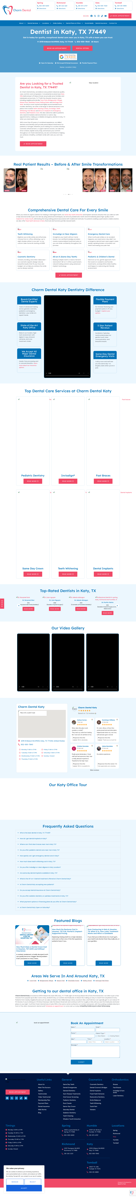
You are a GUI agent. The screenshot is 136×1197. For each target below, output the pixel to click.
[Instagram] (99, 16)
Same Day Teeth (68, 1084)
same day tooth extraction (73, 215)
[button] (5, 180)
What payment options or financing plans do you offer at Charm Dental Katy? (48, 902)
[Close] (42, 1167)
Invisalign (52, 108)
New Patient (101, 1036)
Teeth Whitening (25, 234)
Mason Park (24, 102)
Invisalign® (68, 475)
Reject (33, 1182)
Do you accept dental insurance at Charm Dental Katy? (40, 890)
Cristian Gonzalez (83, 746)
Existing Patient (114, 1036)
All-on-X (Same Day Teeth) (65, 257)
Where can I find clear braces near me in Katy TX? (38, 844)
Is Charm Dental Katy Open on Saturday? (35, 907)
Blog (39, 1113)
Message (74, 1045)
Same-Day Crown (69, 1106)
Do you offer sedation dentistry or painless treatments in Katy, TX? (44, 896)
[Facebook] (91, 16)
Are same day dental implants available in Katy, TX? (38, 873)
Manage (15, 1182)
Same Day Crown (32, 568)
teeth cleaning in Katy (40, 108)
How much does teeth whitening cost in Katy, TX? (38, 861)
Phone (73, 1033)
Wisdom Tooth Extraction (72, 1119)
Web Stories (42, 1110)
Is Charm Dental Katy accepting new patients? (37, 884)
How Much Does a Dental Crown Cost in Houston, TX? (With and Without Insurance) (31, 949)
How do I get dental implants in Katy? (33, 839)
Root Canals (67, 1103)
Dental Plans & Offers (73, 23)
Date (73, 1039)
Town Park (44, 100)
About (21, 23)
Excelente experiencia (103, 754)
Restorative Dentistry (97, 1097)
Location (107, 1039)
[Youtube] (106, 16)
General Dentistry (69, 1091)
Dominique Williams (108, 720)
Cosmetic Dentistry (26, 257)
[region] (24, 1179)
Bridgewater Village (55, 100)
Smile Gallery (57, 23)
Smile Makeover (95, 1100)
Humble (79, 3)
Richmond (61, 3)
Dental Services (33, 23)
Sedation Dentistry (69, 1113)
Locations (45, 23)
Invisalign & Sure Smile (118, 1091)
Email (98, 1027)
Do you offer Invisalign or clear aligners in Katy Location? (40, 867)
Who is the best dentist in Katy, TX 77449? (35, 833)
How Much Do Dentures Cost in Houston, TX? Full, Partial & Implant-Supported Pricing (67, 931)
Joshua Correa (82, 720)
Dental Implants (103, 568)
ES (84, 16)
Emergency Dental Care (99, 234)
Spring (40, 3)
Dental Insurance (101, 23)
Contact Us (113, 23)
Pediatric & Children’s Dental (101, 257)
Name (73, 1027)
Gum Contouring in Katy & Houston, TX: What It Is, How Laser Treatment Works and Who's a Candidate (103, 931)
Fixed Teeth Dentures (97, 1094)
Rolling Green (44, 102)
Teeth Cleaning (68, 1116)
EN (88, 16)
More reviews (94, 770)
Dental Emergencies (70, 1087)
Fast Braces (31, 111)
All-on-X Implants (45, 111)
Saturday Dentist (69, 1110)
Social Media (89, 23)
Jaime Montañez (107, 746)
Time (89, 1039)
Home (62, 67)
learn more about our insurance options (28, 365)
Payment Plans (43, 1103)
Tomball (118, 3)
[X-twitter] (95, 16)
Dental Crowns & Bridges (98, 1087)
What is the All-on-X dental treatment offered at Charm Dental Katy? (45, 879)
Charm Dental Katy (87, 707)
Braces (115, 1084)
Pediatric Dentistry (32, 475)
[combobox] (95, 1042)
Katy (97, 3)
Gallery (40, 1091)
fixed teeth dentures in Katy (35, 221)
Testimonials (42, 1094)
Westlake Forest (34, 102)
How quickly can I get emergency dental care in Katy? (39, 856)
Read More (28, 609)
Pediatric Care (34, 113)
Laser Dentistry (118, 1096)
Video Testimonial (44, 1097)
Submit (81, 1062)
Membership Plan (44, 1100)
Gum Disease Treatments (71, 1094)
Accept (24, 1188)
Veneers (92, 1110)
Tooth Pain (93, 1106)
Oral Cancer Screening (70, 1097)
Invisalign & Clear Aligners (65, 234)
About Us (41, 1084)
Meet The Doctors (44, 1087)
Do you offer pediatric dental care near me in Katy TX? (40, 850)
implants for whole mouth (24, 219)
